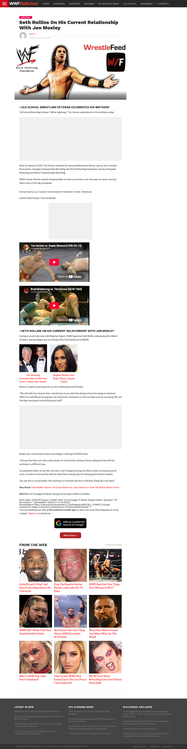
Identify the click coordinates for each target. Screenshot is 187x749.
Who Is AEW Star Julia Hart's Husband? (32, 677)
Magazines (146, 3)
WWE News (59, 3)
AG (33, 34)
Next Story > (70, 535)
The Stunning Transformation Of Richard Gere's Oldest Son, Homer (33, 378)
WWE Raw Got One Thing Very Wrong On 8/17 (104, 586)
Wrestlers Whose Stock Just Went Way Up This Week (103, 633)
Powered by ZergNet (113, 545)
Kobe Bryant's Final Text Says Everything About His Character (35, 588)
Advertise (154, 747)
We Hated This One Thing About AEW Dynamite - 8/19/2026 (69, 633)
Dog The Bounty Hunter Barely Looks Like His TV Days (68, 588)
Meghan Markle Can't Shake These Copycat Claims (64, 378)
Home (46, 3)
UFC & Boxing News (108, 3)
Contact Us (167, 747)
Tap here (32, 513)
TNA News (89, 3)
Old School (130, 3)
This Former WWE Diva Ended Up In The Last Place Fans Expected (70, 679)
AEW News (74, 3)
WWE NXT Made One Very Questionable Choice (35, 632)
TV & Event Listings (166, 3)
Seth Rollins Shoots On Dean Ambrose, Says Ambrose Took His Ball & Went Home (75, 487)
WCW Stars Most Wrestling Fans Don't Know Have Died (105, 679)
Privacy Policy (140, 747)
